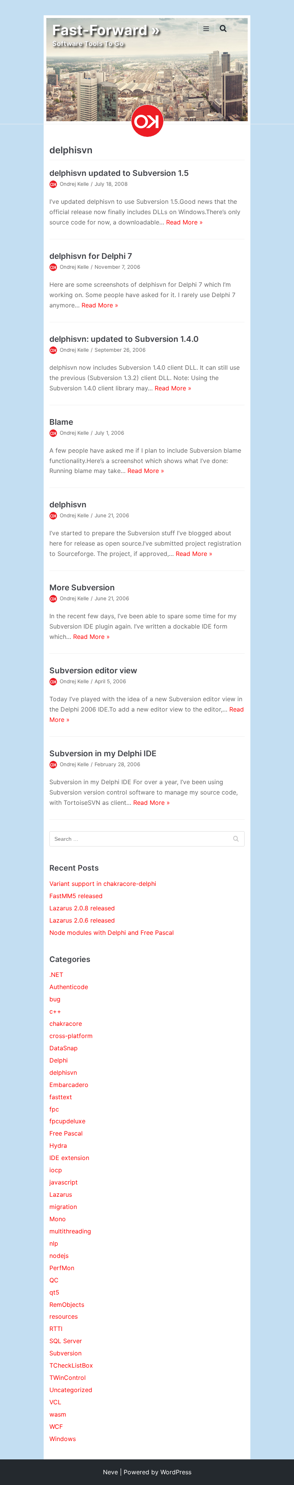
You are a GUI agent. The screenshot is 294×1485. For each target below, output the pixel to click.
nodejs (59, 1255)
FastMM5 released (76, 896)
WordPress (175, 1472)
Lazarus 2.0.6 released (82, 920)
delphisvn (68, 504)
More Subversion (82, 587)
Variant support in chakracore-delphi (102, 883)
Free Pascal (66, 1133)
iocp (55, 1170)
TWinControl (67, 1377)
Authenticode (68, 987)
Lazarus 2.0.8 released (82, 908)
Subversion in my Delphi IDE (103, 753)
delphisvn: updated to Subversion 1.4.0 (124, 339)
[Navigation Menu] (206, 28)
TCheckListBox (71, 1365)
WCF (56, 1426)
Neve (110, 1472)
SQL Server (65, 1341)
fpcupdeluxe (67, 1121)
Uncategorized (70, 1390)
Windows (62, 1439)
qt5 (54, 1292)
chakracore (65, 1023)
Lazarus (60, 1194)
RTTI (55, 1328)
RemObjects (66, 1304)
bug (54, 999)
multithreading (70, 1231)
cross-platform (71, 1036)
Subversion (65, 1353)
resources (63, 1316)
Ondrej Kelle (74, 184)
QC (54, 1280)
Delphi (58, 1060)
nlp (53, 1243)
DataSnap (63, 1048)
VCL (55, 1402)
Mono (57, 1219)
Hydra (58, 1145)
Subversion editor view (93, 670)
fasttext (60, 1097)
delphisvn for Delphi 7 (90, 256)
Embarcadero (68, 1085)
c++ (55, 1011)
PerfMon (61, 1268)
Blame (61, 422)
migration (63, 1206)
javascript (63, 1182)
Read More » (184, 222)
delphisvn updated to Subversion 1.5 (119, 173)
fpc (54, 1109)
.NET (56, 974)
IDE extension (69, 1158)
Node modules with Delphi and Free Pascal (111, 932)
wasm (57, 1414)
